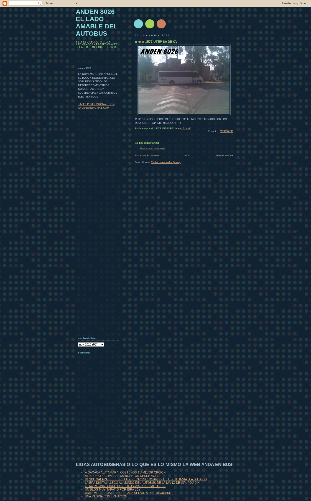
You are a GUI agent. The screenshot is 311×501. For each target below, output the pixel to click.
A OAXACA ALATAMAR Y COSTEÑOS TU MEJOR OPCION (125, 472)
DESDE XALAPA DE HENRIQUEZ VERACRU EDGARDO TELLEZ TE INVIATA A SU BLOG (146, 479)
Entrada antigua (224, 155)
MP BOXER (226, 131)
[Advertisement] (101, 417)
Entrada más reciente (147, 155)
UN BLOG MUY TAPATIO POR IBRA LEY (112, 489)
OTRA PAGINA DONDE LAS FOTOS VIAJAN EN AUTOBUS (125, 486)
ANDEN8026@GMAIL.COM (93, 107)
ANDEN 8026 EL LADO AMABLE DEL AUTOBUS (96, 22)
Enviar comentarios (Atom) (166, 162)
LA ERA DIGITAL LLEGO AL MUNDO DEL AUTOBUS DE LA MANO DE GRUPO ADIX (142, 482)
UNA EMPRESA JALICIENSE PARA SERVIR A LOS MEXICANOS (129, 493)
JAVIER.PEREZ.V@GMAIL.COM (96, 104)
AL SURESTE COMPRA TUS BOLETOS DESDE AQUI (121, 476)
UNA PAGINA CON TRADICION (106, 496)
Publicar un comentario (152, 148)
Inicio (187, 155)
